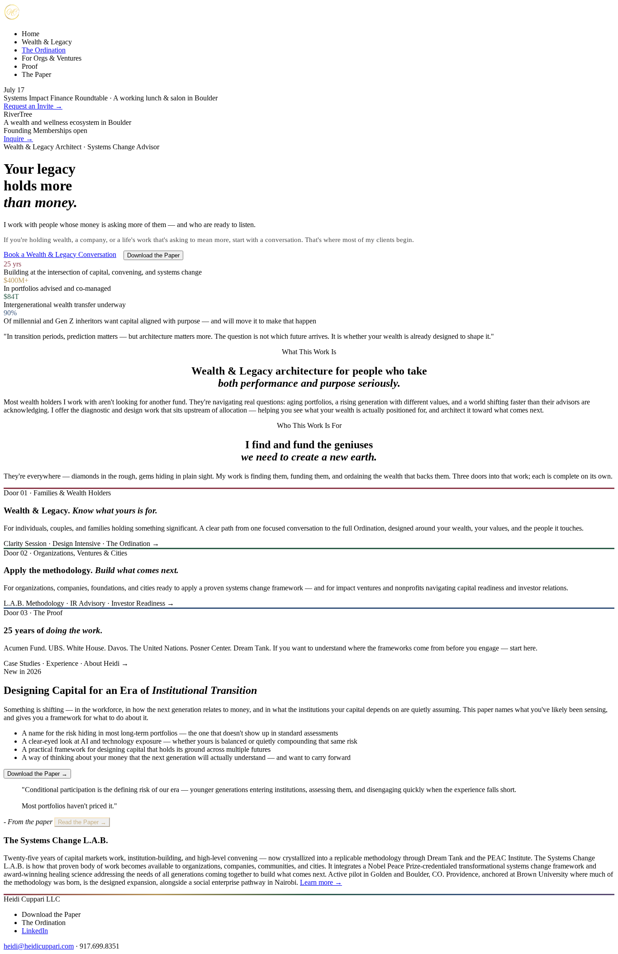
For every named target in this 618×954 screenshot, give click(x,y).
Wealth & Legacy (47, 42)
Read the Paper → (82, 822)
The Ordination (44, 50)
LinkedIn (35, 931)
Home (30, 34)
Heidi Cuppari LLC (32, 899)
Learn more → (321, 882)
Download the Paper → (37, 773)
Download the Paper (153, 255)
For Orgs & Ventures (51, 58)
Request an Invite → (33, 106)
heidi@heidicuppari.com (39, 946)
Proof (30, 66)
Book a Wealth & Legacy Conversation (60, 254)
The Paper (36, 74)
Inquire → (18, 138)
